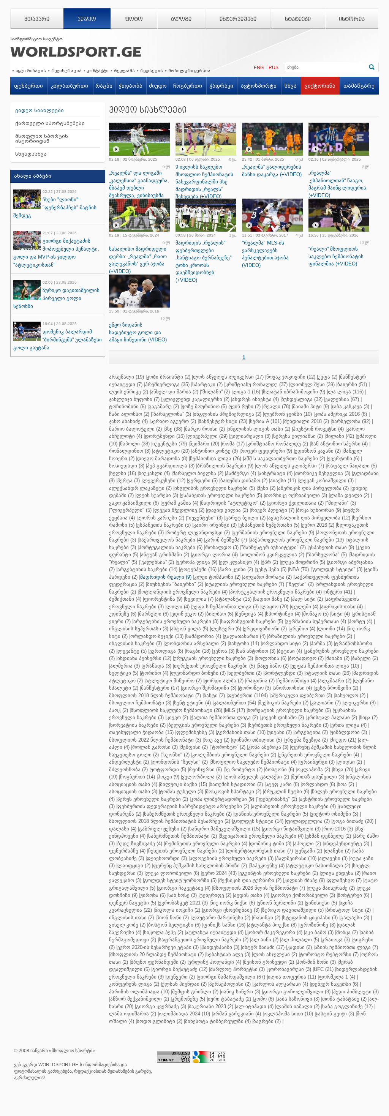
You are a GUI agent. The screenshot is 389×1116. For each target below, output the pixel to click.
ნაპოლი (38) (135, 444)
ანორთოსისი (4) (293, 688)
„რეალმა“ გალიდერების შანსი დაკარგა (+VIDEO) (272, 170)
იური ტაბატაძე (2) (229, 999)
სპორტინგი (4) (283, 614)
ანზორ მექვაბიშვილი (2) (139, 999)
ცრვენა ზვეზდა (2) (306, 740)
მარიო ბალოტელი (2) (135, 429)
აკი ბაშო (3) (319, 932)
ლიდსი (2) (349, 762)
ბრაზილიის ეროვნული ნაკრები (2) (310, 636)
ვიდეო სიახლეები (39, 110)
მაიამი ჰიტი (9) (311, 406)
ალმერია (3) (125, 666)
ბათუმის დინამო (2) (243, 480)
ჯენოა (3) (223, 651)
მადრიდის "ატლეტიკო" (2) (233, 503)
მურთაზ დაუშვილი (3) (318, 777)
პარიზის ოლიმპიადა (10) (139, 991)
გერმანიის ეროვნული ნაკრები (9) (273, 532)
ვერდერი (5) (203, 480)
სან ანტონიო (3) (256, 651)
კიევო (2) (177, 717)
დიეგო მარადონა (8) (162, 458)
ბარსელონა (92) (351, 421)
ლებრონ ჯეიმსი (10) (288, 414)
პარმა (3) (321, 643)
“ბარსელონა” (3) (171, 414)
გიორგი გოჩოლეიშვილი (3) (296, 991)
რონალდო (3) (222, 547)
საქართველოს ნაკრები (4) (170, 540)
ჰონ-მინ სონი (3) (316, 962)
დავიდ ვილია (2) (227, 510)
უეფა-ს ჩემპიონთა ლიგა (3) (225, 606)
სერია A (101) (265, 421)
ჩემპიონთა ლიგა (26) (215, 458)
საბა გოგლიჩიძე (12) (347, 1006)
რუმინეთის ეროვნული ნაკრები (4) (206, 843)
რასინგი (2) (266, 917)
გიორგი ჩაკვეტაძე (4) (184, 888)
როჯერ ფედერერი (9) (266, 451)
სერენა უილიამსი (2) (298, 436)
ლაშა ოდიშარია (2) (132, 1014)
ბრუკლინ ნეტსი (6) (286, 791)
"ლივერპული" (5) (131, 510)
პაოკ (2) (118, 710)
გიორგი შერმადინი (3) (209, 688)
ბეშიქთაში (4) (125, 599)
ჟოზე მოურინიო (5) (204, 406)
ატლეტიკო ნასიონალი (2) (318, 865)
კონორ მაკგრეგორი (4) (274, 932)
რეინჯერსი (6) (205, 769)
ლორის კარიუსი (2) (161, 518)
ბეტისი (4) (290, 651)
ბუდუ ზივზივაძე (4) (139, 843)
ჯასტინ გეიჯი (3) (335, 1014)
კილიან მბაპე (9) (304, 880)
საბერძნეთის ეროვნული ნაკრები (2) (188, 814)
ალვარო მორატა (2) (267, 577)
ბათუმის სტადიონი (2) (236, 784)
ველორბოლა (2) (202, 777)
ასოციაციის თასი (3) (133, 791)
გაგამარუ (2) (164, 406)
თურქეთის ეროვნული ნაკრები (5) (214, 666)
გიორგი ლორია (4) (215, 554)
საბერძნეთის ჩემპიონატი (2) (182, 836)
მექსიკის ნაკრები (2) (283, 703)
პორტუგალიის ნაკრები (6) (170, 547)
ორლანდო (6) (318, 784)
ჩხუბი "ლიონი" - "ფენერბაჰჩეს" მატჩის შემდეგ (54, 207)
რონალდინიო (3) (129, 451)
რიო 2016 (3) (338, 829)
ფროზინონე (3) (317, 925)
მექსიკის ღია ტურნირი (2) (250, 880)
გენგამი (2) (309, 851)
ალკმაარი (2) (335, 680)
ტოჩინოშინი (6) (127, 406)
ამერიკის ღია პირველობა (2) (313, 488)
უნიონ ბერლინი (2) (280, 903)
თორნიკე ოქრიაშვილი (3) (296, 495)
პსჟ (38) (173, 429)
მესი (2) (266, 488)
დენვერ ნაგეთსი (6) (334, 984)
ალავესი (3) (333, 858)
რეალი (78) (276, 406)
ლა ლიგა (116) (346, 392)
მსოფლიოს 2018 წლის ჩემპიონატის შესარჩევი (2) (169, 821)
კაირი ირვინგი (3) (215, 525)
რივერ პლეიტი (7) (272, 510)
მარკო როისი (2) (205, 429)
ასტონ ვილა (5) (189, 628)
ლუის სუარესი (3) (157, 495)
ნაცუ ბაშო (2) (273, 666)
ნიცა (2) (369, 717)
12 (162, 319)
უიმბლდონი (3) (348, 732)
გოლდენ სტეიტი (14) (258, 821)
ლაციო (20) (274, 606)
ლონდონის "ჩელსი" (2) (180, 762)
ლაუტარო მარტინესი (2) (220, 917)
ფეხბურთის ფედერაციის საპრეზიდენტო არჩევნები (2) (183, 806)
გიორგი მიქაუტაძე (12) (179, 969)
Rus (273, 67)
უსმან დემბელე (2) (328, 836)
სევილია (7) (199, 599)
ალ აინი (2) (264, 939)
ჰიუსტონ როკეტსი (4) (318, 429)
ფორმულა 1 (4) (337, 977)
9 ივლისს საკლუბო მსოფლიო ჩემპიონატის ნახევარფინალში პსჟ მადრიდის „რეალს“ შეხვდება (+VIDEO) (204, 181)
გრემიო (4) (302, 628)
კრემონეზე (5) (188, 999)
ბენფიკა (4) (249, 614)
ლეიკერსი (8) (359, 703)
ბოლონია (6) (271, 658)
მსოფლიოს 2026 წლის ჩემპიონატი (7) (259, 888)
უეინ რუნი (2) (245, 406)
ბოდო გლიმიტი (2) (159, 1021)
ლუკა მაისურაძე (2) (331, 888)
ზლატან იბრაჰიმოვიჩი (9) (294, 392)
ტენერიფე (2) (215, 895)
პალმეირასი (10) (296, 858)
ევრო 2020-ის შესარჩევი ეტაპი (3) (158, 947)
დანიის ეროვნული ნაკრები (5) (271, 814)
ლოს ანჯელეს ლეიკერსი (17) (228, 377)
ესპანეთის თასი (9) (331, 547)
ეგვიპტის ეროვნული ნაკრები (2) (278, 873)
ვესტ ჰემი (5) (271, 569)
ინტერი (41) (338, 592)
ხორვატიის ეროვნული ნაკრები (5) (289, 710)
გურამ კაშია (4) (179, 503)
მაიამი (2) (337, 658)
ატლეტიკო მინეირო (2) (173, 680)
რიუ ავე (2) (216, 740)
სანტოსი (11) (244, 643)
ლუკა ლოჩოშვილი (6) (172, 873)
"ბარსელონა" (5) (327, 554)
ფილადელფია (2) (308, 821)
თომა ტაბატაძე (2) (344, 999)
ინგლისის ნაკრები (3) (135, 643)
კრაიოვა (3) (336, 939)
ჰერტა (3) (128, 480)
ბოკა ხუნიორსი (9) (319, 510)
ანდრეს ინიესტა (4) (255, 399)
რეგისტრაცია (66, 70)
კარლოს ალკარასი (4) (280, 984)
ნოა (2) (346, 784)
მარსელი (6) (154, 614)
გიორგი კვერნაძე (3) (161, 1006)
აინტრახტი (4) (276, 473)
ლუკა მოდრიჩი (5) (303, 562)
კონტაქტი (98, 70)
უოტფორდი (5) (168, 769)
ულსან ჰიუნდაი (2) (184, 984)
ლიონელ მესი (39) (312, 384)
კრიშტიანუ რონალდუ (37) (256, 384)
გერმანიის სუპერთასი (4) (316, 621)
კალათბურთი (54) (234, 703)
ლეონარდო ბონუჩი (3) (198, 673)
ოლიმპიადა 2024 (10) (184, 1014)
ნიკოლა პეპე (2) (163, 932)
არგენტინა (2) (311, 732)
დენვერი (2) (180, 977)
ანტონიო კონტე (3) (215, 451)
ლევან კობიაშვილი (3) (326, 480)
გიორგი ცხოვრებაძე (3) (231, 910)
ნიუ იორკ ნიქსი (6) (232, 903)
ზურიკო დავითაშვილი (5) (293, 910)
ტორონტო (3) (255, 688)
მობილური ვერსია (189, 70)
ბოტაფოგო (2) (306, 658)
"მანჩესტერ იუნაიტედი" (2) (273, 547)
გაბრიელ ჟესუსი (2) (163, 829)
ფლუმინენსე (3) (195, 732)
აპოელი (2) (307, 843)
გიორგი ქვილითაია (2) (296, 503)
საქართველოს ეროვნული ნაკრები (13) (297, 540)
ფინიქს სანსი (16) (224, 925)
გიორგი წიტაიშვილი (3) (292, 829)
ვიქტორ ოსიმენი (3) (334, 814)
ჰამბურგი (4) (241, 473)
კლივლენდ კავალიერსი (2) (195, 399)
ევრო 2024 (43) (219, 873)
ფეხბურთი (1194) (248, 695)
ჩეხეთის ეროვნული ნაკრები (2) (186, 851)
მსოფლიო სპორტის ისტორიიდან (41, 138)
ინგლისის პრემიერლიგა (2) (227, 414)
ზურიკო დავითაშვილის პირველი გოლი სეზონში (56, 298)
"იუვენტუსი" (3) (205, 518)
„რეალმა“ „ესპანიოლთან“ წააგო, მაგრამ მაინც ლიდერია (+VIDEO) (337, 184)
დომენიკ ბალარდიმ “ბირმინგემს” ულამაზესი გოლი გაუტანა (57, 339)
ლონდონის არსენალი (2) (195, 643)
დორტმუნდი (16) (165, 436)
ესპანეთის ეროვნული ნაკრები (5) (221, 495)
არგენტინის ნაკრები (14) (147, 569)
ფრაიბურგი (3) (317, 762)
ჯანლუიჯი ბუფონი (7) (134, 399)
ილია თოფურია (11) (292, 977)
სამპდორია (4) (203, 636)
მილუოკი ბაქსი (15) (183, 784)
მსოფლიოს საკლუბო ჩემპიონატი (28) (176, 710)
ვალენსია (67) (342, 399)
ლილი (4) (178, 606)
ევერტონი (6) (343, 458)
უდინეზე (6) (122, 614)
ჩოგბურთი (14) (137, 777)
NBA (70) (299, 569)
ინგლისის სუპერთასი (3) (138, 628)
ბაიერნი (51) (352, 384)
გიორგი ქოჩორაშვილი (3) (303, 895)
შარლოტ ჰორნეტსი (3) (237, 969)
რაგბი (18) (198, 651)
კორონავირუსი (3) (289, 969)
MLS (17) (235, 710)
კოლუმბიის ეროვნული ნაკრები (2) (234, 755)
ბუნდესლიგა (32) (302, 399)
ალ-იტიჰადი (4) (255, 1006)
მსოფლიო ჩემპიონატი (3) (140, 703)
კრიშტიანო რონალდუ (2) (277, 444)
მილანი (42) (340, 436)
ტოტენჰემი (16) (198, 569)
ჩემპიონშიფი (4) (296, 680)
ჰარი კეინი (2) (236, 569)
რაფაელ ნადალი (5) (352, 466)
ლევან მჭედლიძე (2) (179, 510)
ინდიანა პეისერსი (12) (144, 658)
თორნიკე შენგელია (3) (322, 473)
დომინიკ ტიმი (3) (270, 843)
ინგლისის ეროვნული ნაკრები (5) (214, 488)
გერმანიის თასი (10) (241, 732)
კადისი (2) (299, 947)
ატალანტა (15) (233, 599)
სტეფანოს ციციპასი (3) (310, 917)
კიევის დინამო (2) (282, 717)
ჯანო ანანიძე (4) (128, 421)
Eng (259, 67)
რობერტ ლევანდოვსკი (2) (198, 532)
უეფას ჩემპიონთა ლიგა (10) (325, 666)
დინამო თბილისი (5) (257, 740)
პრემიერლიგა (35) (167, 384)
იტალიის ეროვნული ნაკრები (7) (245, 584)
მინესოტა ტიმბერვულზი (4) (218, 1021)
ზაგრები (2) (267, 1021)
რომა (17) (233, 444)
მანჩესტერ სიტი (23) (223, 421)
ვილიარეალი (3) (250, 436)
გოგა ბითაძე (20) (352, 821)
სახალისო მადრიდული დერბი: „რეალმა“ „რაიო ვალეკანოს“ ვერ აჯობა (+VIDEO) (138, 260)
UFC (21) (324, 969)
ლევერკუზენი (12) (163, 480)
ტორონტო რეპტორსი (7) (329, 954)
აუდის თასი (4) (251, 895)
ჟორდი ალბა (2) (224, 680)
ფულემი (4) (304, 606)
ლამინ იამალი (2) (297, 1006)
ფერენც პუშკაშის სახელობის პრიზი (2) (200, 865)
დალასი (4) (122, 829)
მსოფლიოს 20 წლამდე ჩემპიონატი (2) (157, 954)
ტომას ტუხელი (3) (181, 791)
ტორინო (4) (154, 673)
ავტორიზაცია (31, 70)
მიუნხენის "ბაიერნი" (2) (175, 584)
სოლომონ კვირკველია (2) (272, 554)
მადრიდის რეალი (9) (165, 577)
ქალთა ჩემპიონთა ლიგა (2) (224, 717)
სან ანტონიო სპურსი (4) (339, 444)
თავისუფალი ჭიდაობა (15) (141, 732)
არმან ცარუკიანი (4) (237, 1014)
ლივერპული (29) (207, 436)
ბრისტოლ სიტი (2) (348, 910)
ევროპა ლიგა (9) (197, 562)
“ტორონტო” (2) (227, 747)
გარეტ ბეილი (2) (245, 518)
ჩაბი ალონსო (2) (129, 414)
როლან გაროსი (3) (155, 747)
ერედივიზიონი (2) (265, 628)
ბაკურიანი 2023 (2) (211, 1006)
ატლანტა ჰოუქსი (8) (272, 925)
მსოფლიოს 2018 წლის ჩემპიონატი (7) (155, 695)
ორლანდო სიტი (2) (285, 643)
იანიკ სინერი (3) (240, 991)
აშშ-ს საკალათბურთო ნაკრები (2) (284, 458)
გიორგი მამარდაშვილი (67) (231, 977)
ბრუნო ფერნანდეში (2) (158, 962)
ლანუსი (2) (338, 851)
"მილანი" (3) (341, 503)
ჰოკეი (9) (168, 777)
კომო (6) (264, 999)
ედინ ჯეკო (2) (187, 614)
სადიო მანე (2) (271, 599)
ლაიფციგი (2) (133, 865)
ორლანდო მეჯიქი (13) (156, 636)
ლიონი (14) (331, 628)
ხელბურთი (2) (245, 673)
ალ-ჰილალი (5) (300, 939)
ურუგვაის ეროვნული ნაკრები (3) (213, 658)
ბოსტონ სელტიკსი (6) (174, 925)
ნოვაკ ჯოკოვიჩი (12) (290, 377)
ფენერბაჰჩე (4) (127, 851)
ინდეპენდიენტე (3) (346, 843)
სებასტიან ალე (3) (228, 954)
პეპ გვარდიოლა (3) (170, 466)
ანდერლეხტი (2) (129, 762)
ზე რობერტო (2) (243, 769)
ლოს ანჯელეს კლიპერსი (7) (290, 466)
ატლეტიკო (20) (171, 451)
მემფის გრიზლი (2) (195, 991)
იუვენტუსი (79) (169, 444)
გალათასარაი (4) (245, 636)
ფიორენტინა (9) (163, 599)
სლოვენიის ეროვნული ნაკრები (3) (232, 858)
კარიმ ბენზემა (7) (226, 540)
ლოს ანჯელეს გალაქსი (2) (257, 777)
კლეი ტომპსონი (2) (217, 577)
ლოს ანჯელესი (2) (275, 954)
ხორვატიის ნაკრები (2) (138, 725)
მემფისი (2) (194, 747)
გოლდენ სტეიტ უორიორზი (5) (180, 880)
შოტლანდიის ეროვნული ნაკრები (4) (183, 592)
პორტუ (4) (360, 621)
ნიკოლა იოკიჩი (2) (177, 910)
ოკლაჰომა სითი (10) (288, 1014)
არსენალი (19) (126, 377)
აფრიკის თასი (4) (342, 606)
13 (362, 243)
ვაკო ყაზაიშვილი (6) (134, 503)
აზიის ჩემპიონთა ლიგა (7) (346, 947)
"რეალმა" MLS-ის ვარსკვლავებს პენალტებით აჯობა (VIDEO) (265, 254)
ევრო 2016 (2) (318, 525)
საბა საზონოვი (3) (298, 999)
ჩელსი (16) (123, 473)
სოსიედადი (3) (126, 466)
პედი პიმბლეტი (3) (356, 991)
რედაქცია (151, 70)
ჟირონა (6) (153, 895)
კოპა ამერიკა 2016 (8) (341, 414)
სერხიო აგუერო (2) (173, 421)
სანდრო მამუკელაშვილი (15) (224, 829)
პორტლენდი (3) (283, 673)
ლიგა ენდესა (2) (341, 873)
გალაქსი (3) (354, 917)
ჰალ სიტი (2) (307, 599)
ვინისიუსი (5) (321, 903)
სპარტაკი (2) (207, 384)
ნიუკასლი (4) (154, 473)
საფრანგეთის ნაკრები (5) (252, 621)
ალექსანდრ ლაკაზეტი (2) (140, 488)
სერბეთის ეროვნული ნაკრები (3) (289, 725)
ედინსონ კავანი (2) (318, 451)
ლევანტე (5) (132, 651)
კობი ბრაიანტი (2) (168, 377)
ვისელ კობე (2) (127, 925)
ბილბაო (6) (219, 614)
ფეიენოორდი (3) (167, 858)
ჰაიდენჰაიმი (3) (220, 947)
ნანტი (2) (214, 695)
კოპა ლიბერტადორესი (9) (222, 799)
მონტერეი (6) (353, 895)
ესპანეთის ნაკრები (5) (164, 525)
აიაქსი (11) (283, 480)
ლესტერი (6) (226, 628)
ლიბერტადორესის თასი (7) (260, 851)
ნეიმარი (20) (204, 444)
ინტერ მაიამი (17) (263, 947)
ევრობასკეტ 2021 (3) (183, 903)
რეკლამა (124, 70)
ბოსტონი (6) (279, 769)
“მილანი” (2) (215, 392)
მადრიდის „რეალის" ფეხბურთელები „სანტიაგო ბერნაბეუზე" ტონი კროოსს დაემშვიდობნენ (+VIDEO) (204, 261)
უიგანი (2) (280, 732)
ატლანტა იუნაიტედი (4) (215, 932)
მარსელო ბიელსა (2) (197, 473)
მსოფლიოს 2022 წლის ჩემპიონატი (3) (155, 740)
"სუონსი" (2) (175, 755)
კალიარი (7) (326, 703)
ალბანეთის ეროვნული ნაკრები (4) (294, 806)
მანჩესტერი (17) (160, 688)
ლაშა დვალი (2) (349, 495)
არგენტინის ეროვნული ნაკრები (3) (175, 621)
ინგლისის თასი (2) (131, 917)
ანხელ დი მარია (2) (174, 392)
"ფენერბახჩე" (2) (277, 799)
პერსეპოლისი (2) (230, 984)
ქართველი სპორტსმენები (50, 123)
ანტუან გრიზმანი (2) (165, 554)
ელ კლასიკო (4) (239, 562)
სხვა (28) (343, 769)
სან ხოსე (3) (182, 895)
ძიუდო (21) (343, 740)
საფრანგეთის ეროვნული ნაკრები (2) (203, 939)
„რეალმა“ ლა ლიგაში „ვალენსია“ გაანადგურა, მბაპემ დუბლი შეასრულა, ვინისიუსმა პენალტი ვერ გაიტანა (139, 187)
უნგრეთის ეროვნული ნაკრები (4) (319, 755)
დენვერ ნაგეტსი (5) (132, 903)
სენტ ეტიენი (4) (192, 703)
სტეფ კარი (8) (282, 784)
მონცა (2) (347, 932)
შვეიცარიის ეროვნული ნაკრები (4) (262, 836)
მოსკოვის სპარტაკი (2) (233, 791)
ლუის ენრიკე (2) (128, 392)
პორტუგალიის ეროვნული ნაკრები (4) (276, 592)
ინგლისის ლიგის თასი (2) (259, 429)
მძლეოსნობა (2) (128, 769)
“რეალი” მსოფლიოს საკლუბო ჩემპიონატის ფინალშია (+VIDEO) (336, 256)
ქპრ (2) (270, 562)
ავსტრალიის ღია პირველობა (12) (309, 518)
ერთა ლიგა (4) (349, 725)
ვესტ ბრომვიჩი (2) (336, 688)
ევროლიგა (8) (166, 651)
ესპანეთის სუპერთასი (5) (269, 525)
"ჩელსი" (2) (300, 584)
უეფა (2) (327, 377)
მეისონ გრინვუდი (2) (269, 962)
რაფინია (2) (260, 680)
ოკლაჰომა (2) (313, 769)
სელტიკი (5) (123, 673)
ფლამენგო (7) (344, 880)
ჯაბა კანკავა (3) (350, 406)
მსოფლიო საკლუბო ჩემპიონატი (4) (253, 762)
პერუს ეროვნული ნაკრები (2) (152, 799)
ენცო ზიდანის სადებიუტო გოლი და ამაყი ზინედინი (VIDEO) (138, 332)
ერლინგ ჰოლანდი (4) (214, 962)
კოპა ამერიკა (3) (268, 747)
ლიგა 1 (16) (246, 392)
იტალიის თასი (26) (328, 673)
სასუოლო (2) (350, 695)
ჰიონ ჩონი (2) (173, 917)
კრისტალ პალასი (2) (332, 717)
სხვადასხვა (31, 154)
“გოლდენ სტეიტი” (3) (337, 569)
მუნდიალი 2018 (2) (306, 421)
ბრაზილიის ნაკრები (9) (225, 466)
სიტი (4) (340, 614)
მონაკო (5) (316, 614)
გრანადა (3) (156, 666)
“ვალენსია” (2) (157, 562)
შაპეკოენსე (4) (267, 865)
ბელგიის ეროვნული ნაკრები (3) (207, 725)
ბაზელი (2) (365, 658)
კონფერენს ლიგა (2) (134, 984)
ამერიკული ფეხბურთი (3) (301, 695)
